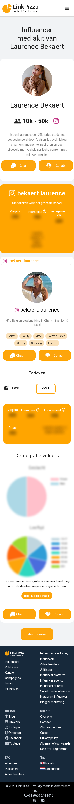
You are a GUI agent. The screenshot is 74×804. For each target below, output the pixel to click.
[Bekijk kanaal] (56, 123)
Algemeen (11, 763)
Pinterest (15, 732)
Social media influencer (55, 691)
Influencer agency (51, 680)
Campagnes (13, 678)
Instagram (15, 727)
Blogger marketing (52, 702)
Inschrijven (12, 688)
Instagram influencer (53, 696)
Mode (39, 336)
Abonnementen (50, 727)
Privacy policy (49, 738)
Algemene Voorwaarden (56, 743)
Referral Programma (53, 749)
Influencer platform (52, 675)
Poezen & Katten (56, 336)
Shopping (36, 343)
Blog (12, 716)
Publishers (11, 667)
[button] (37, 595)
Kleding (21, 343)
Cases (44, 732)
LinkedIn (14, 722)
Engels (49, 763)
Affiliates (46, 669)
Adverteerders (49, 664)
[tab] (21, 261)
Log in (9, 683)
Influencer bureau (51, 686)
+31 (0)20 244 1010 (40, 795)
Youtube (14, 743)
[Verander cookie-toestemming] (34, 801)
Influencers (12, 662)
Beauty (25, 336)
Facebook (15, 738)
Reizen (11, 336)
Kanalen (10, 672)
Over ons (46, 716)
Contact (45, 722)
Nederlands (52, 768)
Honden (52, 343)
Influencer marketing (54, 653)
